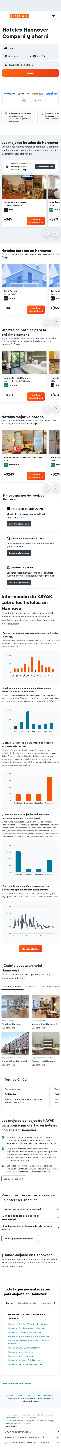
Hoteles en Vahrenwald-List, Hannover (25, 1364)
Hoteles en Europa (43, 1396)
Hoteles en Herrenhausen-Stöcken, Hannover (29, 1336)
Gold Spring (10, 291)
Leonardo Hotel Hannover (18, 377)
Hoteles (29, 1396)
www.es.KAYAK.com (15, 1396)
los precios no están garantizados (17, 1423)
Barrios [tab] (9, 1303)
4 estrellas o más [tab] (12, 986)
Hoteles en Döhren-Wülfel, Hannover (25, 1332)
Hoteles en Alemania (15, 1398)
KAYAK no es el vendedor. (17, 1431)
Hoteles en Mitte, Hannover (20, 1352)
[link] (19, 523)
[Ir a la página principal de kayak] (19, 16)
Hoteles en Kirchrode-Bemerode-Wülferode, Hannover (28, 1342)
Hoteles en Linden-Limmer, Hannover (25, 1347)
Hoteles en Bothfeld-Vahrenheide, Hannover (28, 1324)
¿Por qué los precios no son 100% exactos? (26, 1442)
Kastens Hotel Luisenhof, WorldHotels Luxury (24, 457)
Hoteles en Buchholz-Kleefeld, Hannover (26, 1328)
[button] (5, 16)
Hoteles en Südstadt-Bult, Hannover (24, 1360)
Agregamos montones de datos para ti (24, 1437)
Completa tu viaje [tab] (27, 1303)
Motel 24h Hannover (15, 202)
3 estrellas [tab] (31, 986)
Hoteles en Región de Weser (39, 1398)
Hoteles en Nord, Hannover (20, 1356)
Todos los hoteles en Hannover (16, 1383)
